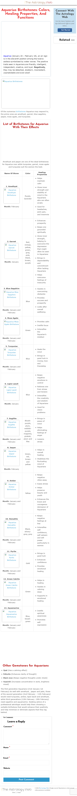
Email (6, 758)
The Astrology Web (43, 788)
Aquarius (7, 56)
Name (6, 747)
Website (6, 768)
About (13, 792)
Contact (19, 792)
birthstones (21, 111)
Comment (8, 726)
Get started (65, 30)
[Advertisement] (26, 39)
